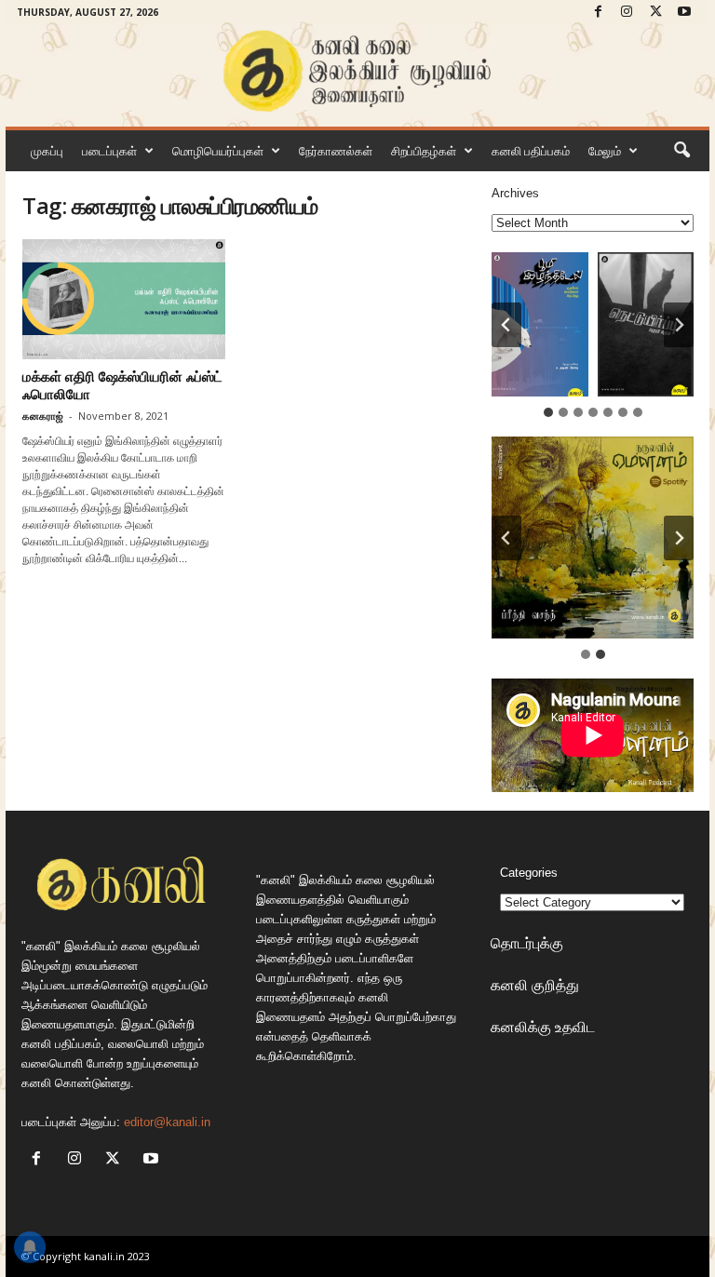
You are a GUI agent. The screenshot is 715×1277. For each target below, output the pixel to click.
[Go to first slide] (679, 538)
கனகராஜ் (42, 416)
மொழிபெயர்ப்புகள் (217, 150)
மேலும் (604, 150)
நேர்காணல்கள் (335, 150)
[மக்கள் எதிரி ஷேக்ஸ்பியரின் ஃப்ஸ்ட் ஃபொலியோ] (123, 299)
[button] (681, 150)
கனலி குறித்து (535, 985)
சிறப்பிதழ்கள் (423, 150)
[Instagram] (626, 12)
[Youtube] (684, 12)
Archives (515, 193)
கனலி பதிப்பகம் (531, 150)
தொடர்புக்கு (527, 943)
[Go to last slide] (506, 324)
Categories (529, 873)
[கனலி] (357, 71)
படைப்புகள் (109, 150)
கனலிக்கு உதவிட (543, 1026)
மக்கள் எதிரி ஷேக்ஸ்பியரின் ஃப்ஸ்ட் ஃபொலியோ (122, 385)
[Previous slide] (506, 538)
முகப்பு (47, 150)
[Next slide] (679, 324)
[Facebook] (598, 12)
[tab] (548, 412)
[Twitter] (655, 12)
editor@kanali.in (167, 1122)
